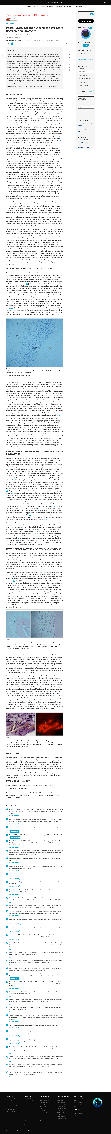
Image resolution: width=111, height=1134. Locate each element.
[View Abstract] (8, 43)
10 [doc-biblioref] (12, 308)
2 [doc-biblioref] (60, 140)
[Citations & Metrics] (69, 60)
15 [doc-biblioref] (51, 384)
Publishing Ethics (61, 1116)
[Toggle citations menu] (15, 816)
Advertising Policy (83, 143)
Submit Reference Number (85, 113)
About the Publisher (11, 1100)
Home (29, 6)
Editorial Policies (44, 1102)
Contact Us (27, 1130)
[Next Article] (70, 43)
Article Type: (83, 82)
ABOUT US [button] (35, 6)
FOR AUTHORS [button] (78, 6)
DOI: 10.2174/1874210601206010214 (55, 40)
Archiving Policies (28, 1098)
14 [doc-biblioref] (58, 314)
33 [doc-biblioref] (45, 572)
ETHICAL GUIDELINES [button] (47, 6)
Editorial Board (10, 1103)
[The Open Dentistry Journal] (98, 1102)
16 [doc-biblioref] (59, 415)
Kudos (79, 145)
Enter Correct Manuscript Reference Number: (85, 103)
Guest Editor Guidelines (45, 1110)
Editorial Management (45, 1100)
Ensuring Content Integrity (46, 1104)
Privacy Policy (20, 1130)
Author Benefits (27, 1103)
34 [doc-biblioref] (14, 581)
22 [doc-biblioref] (12, 493)
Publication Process (44, 1117)
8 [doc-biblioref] (26, 284)
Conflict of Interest (61, 1102)
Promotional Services (83, 147)
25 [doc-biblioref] (54, 506)
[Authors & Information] (69, 54)
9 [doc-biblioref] (27, 284)
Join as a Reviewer (83, 127)
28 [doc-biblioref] (47, 519)
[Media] (69, 70)
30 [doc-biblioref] (35, 534)
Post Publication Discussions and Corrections (60, 1112)
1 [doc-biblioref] (52, 138)
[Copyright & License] (69, 64)
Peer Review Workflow (45, 1114)
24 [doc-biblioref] (51, 506)
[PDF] (12, 43)
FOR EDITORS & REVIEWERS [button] (63, 6)
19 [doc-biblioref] (16, 480)
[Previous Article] (66, 43)
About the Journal (11, 1098)
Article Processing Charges (29, 1100)
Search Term (81, 68)
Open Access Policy (11, 1109)
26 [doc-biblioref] (38, 510)
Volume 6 (13, 10)
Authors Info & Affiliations (15, 37)
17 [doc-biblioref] (51, 471)
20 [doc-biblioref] (61, 489)
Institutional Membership (29, 1114)
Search (90, 91)
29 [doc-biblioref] (33, 534)
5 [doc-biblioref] (60, 277)
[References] (69, 67)
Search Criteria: (84, 75)
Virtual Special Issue (44, 1112)
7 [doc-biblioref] (61, 277)
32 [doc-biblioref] (23, 564)
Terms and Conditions (11, 1130)
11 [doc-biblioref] (12, 312)
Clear (83, 91)
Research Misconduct (61, 1118)
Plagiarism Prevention (62, 1108)
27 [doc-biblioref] (30, 515)
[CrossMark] (11, 19)
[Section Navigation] (1, 54)
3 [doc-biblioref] (9, 308)
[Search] (105, 2)
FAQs (8, 1107)
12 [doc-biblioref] (56, 314)
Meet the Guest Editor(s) (12, 1105)
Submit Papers (86, 21)
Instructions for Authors (29, 1117)
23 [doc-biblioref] (7, 491)
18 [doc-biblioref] (45, 476)
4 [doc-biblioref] (46, 295)
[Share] (69, 76)
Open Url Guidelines (11, 1111)
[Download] (69, 57)
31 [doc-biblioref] (19, 540)
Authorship (26, 1108)
